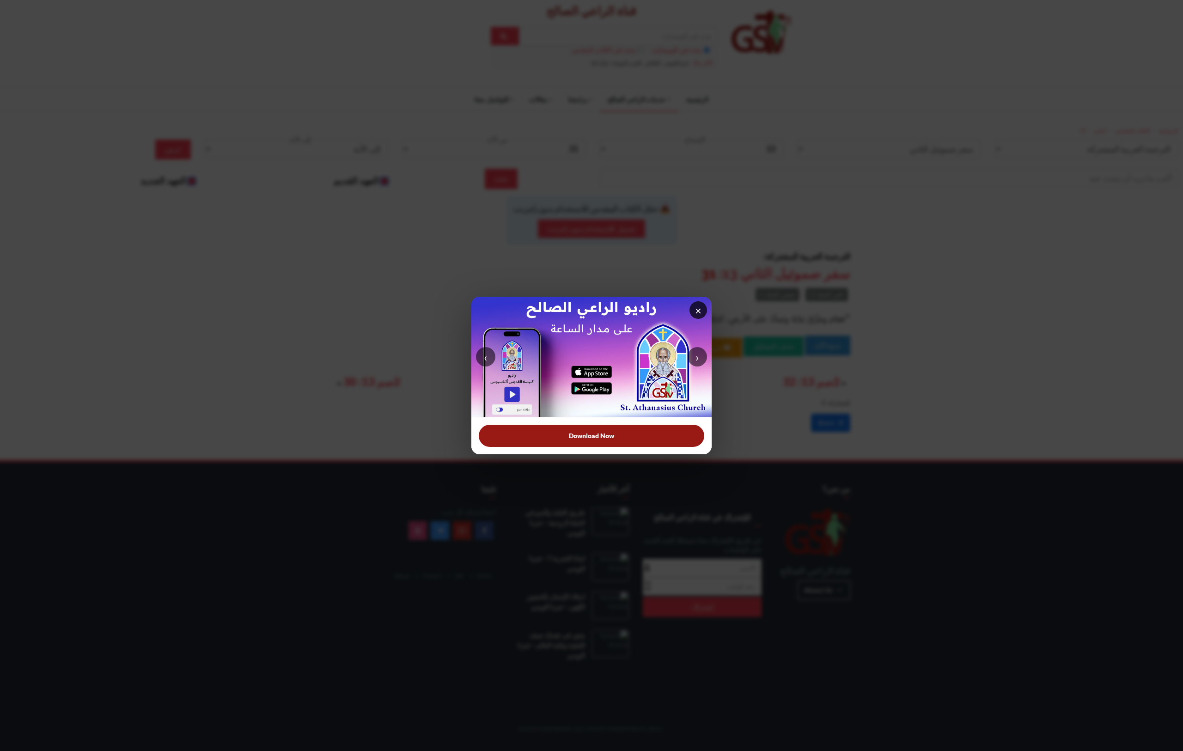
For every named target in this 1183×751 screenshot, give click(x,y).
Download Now (591, 436)
